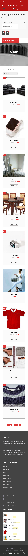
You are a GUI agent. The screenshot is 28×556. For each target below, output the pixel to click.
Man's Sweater (12, 525)
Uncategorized (8, 481)
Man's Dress (11, 519)
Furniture (6, 469)
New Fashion (7, 478)
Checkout (9, 2)
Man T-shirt (11, 531)
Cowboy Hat (11, 514)
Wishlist (22, 2)
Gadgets (6, 472)
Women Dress (8, 487)
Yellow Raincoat (12, 536)
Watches (6, 484)
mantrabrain (19, 550)
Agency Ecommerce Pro (14, 14)
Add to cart (14, 109)
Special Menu (9, 40)
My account (16, 2)
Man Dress (7, 475)
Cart (4, 2)
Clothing (6, 466)
